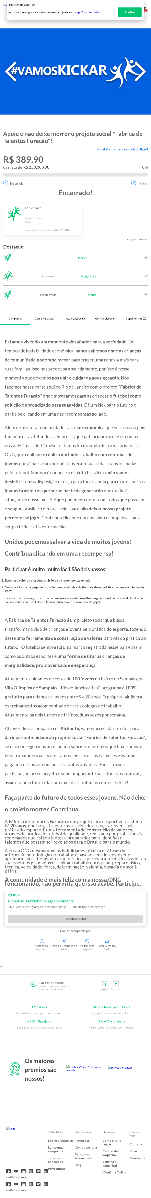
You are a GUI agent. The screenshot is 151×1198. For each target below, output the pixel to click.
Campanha (15, 318)
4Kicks (143, 183)
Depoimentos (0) (136, 318)
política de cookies (89, 12)
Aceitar (129, 12)
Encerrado (17, 183)
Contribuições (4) (105, 318)
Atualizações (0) (75, 318)
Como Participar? (45, 318)
